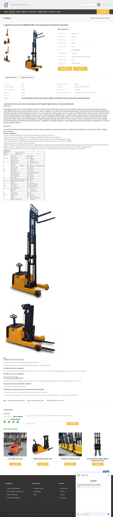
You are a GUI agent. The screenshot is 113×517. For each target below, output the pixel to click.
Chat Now (103, 12)
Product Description (27, 77)
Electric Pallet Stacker (13, 488)
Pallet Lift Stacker (12, 494)
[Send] (108, 514)
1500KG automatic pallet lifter (16, 400)
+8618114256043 (18, 416)
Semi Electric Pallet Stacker (15, 491)
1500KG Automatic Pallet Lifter (42, 459)
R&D (35, 494)
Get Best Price (65, 69)
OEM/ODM (37, 491)
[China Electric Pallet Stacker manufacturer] (6, 4)
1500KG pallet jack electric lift (55, 400)
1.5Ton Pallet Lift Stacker (15, 459)
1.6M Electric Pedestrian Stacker (70, 459)
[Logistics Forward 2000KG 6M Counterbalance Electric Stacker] (7, 32)
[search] (98, 4)
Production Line (38, 488)
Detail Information (11, 77)
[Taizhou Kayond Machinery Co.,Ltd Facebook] (104, 472)
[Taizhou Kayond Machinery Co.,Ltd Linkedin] (107, 472)
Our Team (63, 498)
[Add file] (78, 514)
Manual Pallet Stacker (13, 498)
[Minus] (109, 475)
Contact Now (73, 423)
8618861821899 (15, 419)
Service (62, 494)
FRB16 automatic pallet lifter (35, 400)
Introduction (64, 488)
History (62, 491)
